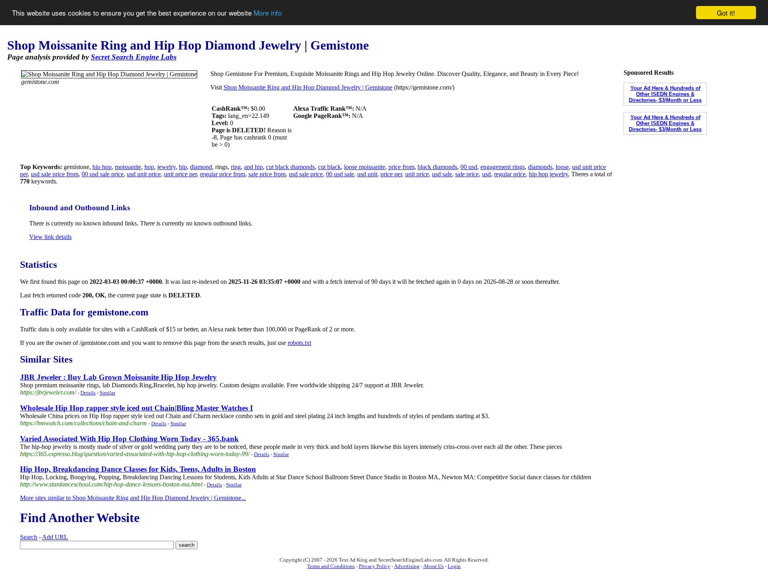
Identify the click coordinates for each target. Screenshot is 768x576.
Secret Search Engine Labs (133, 57)
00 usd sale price (103, 174)
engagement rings (502, 166)
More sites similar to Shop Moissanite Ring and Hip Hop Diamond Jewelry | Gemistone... (133, 497)
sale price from (267, 174)
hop (149, 166)
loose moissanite (364, 166)
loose (562, 166)
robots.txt (299, 342)
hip (183, 166)
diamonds (540, 166)
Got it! (726, 13)
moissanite (128, 166)
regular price (510, 174)
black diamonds (437, 166)
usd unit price (144, 174)
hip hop (102, 166)
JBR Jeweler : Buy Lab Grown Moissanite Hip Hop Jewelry (118, 377)
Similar (107, 393)
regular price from (222, 174)
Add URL (55, 537)
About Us (433, 566)
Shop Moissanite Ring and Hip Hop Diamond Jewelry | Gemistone (308, 87)
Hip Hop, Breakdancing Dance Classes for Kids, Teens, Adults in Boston (138, 469)
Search (28, 537)
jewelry (166, 166)
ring (236, 166)
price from (401, 166)
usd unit (367, 174)
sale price (467, 174)
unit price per (180, 174)
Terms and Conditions (331, 566)
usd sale (442, 174)
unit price (417, 174)
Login (454, 566)
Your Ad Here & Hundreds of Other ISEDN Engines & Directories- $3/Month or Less (665, 94)
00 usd (468, 166)
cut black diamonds (290, 166)
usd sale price (306, 174)
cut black (329, 166)
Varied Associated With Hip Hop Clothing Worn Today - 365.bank (129, 438)
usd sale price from (54, 174)
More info (268, 13)
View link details (50, 236)
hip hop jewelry (548, 174)
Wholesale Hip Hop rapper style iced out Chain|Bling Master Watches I (136, 408)
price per (391, 174)
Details (88, 393)
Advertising (407, 566)
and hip (253, 166)
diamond (201, 166)
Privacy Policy (374, 566)
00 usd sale (340, 174)
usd (486, 174)
